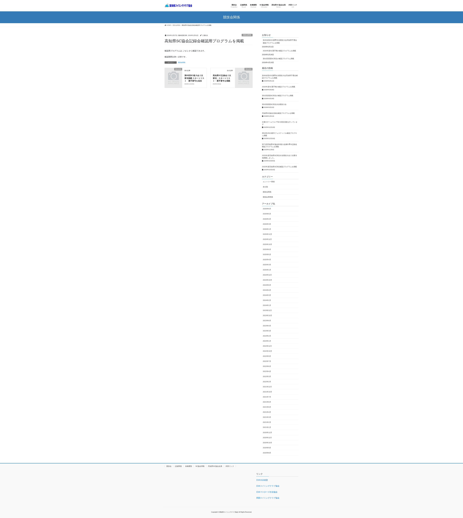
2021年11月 (267, 387)
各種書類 (188, 466)
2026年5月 (267, 214)
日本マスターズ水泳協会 (266, 492)
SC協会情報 (199, 466)
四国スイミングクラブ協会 (267, 498)
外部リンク (230, 466)
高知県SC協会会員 (215, 466)
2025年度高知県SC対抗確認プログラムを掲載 (279, 167)
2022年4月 (267, 371)
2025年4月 (267, 260)
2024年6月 (267, 285)
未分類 (265, 187)
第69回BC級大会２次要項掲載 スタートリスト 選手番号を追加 (194, 78)
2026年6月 (267, 209)
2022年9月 (267, 356)
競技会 (168, 466)
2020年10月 (267, 443)
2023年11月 (267, 310)
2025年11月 (267, 239)
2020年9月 (267, 448)
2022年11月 (267, 346)
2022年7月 (267, 361)
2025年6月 (267, 249)
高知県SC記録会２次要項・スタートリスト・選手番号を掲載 (222, 78)
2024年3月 (267, 295)
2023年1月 (267, 341)
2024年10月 (267, 280)
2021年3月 (267, 417)
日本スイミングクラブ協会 (267, 486)
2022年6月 (267, 366)
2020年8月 (267, 453)
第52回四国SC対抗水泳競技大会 (274, 104)
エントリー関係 (269, 182)
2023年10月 (267, 315)
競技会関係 (247, 35)
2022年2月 (267, 382)
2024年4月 (267, 290)
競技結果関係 (268, 197)
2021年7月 (267, 397)
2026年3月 (267, 224)
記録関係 (178, 466)
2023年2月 (267, 336)
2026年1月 (267, 229)
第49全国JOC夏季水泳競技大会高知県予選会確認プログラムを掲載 (280, 41)
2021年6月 (267, 402)
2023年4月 (267, 326)
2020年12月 (267, 432)
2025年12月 (267, 234)
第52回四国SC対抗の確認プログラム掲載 (278, 59)
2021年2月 (267, 422)
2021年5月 (267, 407)
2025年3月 (267, 265)
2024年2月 (267, 300)
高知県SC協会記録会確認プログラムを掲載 (278, 113)
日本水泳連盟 (262, 480)
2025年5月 (267, 254)
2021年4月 (267, 412)
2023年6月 (267, 321)
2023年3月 (267, 331)
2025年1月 (267, 270)
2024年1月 (267, 305)
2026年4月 (267, 219)
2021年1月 (267, 427)
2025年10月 (267, 244)
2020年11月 (267, 438)
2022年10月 (267, 351)
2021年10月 (267, 392)
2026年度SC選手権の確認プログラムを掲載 (279, 51)
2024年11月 (267, 275)
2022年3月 (267, 376)
